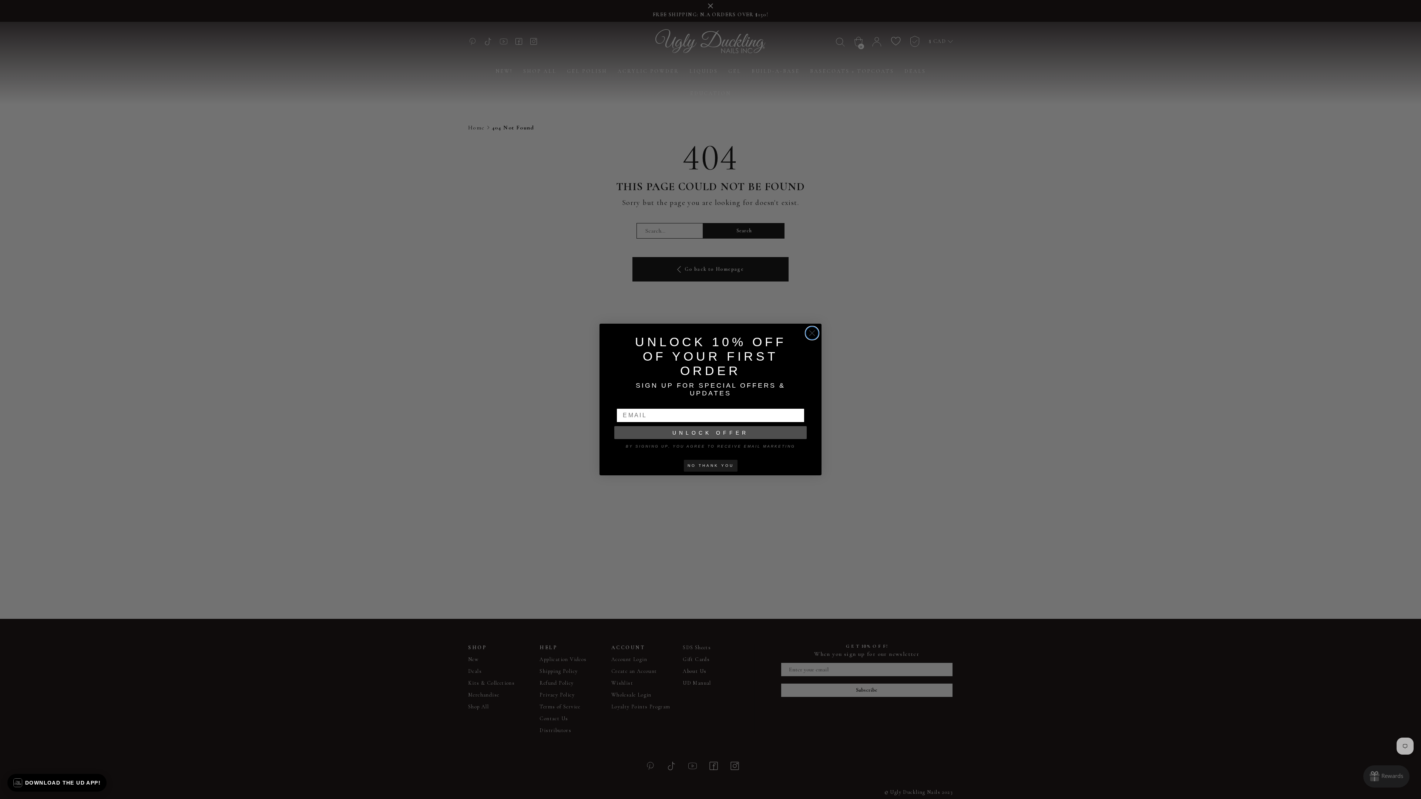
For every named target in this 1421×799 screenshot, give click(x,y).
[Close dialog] (812, 333)
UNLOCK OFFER (710, 433)
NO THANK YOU (711, 465)
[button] (57, 783)
